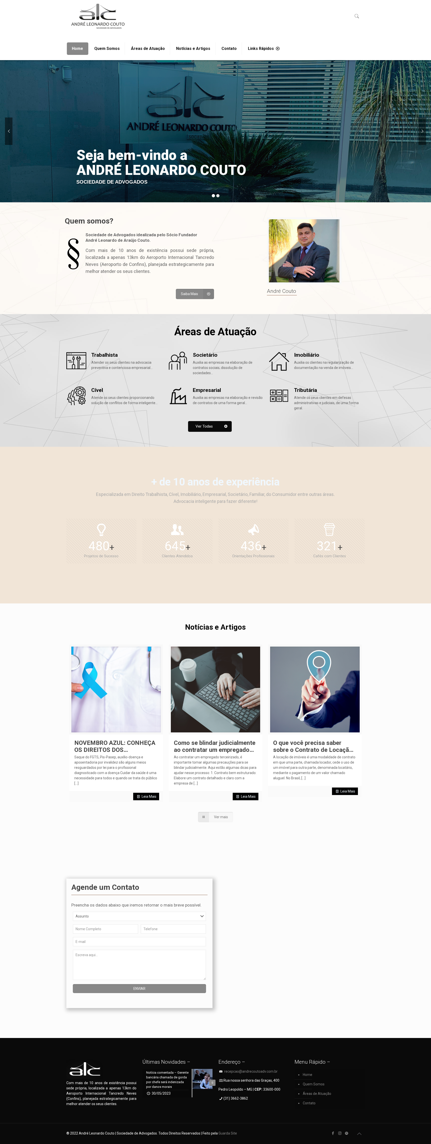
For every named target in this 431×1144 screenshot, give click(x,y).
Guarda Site (227, 1133)
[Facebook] (333, 1133)
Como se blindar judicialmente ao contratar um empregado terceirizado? (214, 749)
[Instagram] (339, 1133)
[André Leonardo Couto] (97, 16)
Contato (309, 1103)
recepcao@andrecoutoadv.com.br (251, 1071)
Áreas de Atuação (317, 1094)
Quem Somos (313, 1084)
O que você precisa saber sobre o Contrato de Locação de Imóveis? (312, 749)
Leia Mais (149, 797)
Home (307, 1075)
